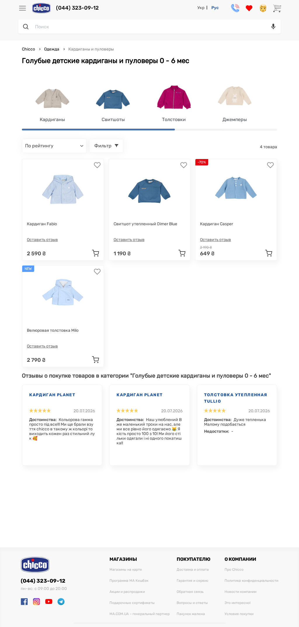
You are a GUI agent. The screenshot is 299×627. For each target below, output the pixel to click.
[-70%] (236, 188)
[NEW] (63, 295)
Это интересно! (238, 603)
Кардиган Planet (52, 394)
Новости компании (240, 592)
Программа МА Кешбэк (128, 581)
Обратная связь (190, 592)
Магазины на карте (125, 570)
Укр (200, 7)
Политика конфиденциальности (251, 581)
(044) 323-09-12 (77, 8)
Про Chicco (234, 570)
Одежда (51, 49)
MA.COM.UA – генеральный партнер (139, 614)
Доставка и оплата (193, 570)
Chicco (29, 49)
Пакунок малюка (191, 614)
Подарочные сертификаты (132, 603)
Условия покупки (239, 614)
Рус (215, 7)
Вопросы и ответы (192, 603)
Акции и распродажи (127, 592)
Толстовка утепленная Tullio (235, 398)
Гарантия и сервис (192, 581)
